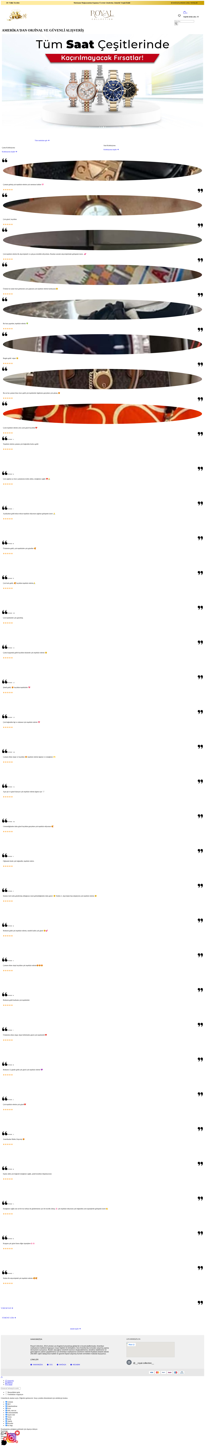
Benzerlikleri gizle (13, 1392)
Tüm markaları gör (41, 140)
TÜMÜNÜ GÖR (8, 1318)
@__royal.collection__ (143, 1363)
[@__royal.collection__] (129, 1362)
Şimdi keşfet (74, 1329)
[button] (4, 81)
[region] (102, 81)
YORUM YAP (6, 1308)
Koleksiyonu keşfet (8, 152)
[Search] (176, 23)
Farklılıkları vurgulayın (15, 1394)
